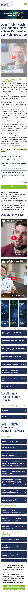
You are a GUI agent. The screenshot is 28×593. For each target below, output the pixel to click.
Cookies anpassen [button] (8, 589)
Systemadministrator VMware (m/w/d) (13, 176)
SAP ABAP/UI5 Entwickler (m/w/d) (11, 169)
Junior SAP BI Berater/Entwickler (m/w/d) (13, 160)
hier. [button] (22, 582)
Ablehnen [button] (19, 589)
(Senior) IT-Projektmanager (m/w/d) (12, 156)
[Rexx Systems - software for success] (24, 182)
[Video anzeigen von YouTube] (14, 58)
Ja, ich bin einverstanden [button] (14, 586)
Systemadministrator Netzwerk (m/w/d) (13, 172)
